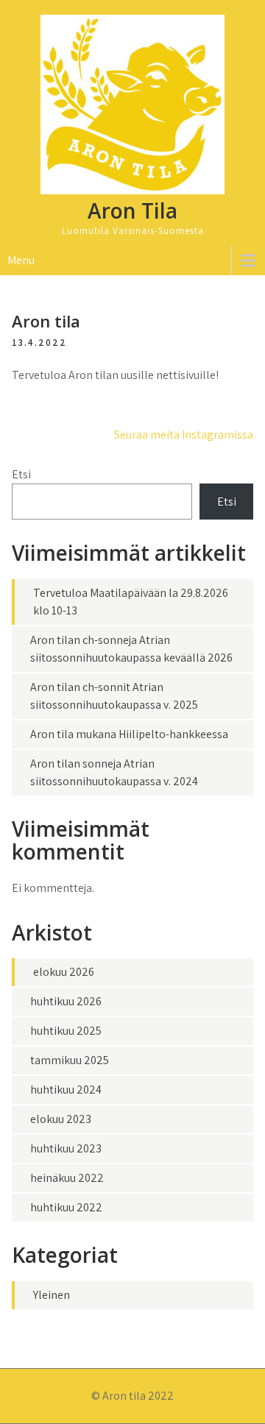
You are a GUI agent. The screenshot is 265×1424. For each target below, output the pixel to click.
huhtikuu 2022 (66, 1207)
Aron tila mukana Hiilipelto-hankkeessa (129, 734)
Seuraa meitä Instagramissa (183, 434)
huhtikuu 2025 (66, 1030)
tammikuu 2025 (69, 1060)
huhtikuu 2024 (66, 1089)
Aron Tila (132, 210)
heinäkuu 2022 (67, 1178)
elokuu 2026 (63, 972)
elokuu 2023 (60, 1119)
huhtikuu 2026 (66, 1001)
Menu (21, 260)
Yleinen (51, 1295)
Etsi (21, 474)
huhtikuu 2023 (66, 1148)
